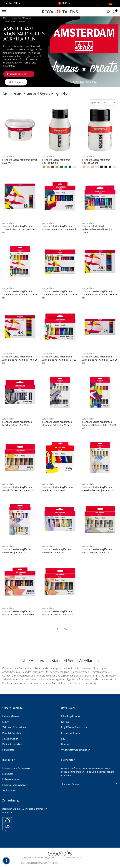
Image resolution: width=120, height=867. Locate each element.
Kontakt (65, 744)
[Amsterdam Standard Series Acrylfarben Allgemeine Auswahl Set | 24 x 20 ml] (60, 261)
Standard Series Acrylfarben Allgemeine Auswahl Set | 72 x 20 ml (100, 359)
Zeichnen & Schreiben (14, 727)
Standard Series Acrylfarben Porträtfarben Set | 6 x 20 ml (57, 613)
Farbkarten (7, 773)
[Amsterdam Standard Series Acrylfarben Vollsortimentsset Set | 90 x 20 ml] (20, 196)
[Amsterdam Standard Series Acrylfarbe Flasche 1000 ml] (60, 130)
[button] (113, 3)
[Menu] (20, 12)
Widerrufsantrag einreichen (75, 749)
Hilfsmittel (8, 749)
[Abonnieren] (114, 784)
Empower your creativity (15, 784)
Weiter (67, 629)
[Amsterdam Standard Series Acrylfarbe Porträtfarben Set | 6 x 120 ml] (20, 581)
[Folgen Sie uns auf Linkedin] (63, 853)
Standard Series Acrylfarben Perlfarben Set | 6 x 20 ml (97, 551)
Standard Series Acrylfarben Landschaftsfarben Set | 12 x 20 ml (99, 425)
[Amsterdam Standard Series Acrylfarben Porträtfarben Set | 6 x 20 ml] (60, 581)
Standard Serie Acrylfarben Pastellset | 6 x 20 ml (56, 551)
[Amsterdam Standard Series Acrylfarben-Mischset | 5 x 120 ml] (60, 457)
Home (6, 17)
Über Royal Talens (12, 3)
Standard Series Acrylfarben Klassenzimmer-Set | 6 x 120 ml (59, 228)
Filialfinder (66, 3)
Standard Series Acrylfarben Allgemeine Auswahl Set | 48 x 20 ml (20, 359)
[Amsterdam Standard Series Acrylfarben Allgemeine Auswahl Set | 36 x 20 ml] (100, 261)
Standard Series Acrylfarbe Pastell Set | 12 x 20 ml (16, 551)
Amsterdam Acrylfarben (15, 22)
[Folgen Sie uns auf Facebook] (51, 853)
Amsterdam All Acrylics (21, 17)
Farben (5, 721)
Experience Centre (71, 733)
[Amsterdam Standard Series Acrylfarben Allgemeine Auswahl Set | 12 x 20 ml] (20, 261)
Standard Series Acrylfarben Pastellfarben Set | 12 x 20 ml (98, 489)
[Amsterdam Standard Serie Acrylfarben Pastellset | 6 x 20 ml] (60, 519)
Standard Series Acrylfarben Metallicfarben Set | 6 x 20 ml (18, 489)
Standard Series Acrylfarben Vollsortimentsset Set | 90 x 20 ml (18, 229)
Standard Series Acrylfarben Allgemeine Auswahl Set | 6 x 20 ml (59, 359)
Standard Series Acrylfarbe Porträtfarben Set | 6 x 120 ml (18, 613)
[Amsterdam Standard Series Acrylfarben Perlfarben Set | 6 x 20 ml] (100, 519)
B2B (63, 738)
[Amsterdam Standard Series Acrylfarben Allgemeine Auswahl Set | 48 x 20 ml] (20, 326)
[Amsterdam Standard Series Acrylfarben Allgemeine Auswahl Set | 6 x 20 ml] (60, 326)
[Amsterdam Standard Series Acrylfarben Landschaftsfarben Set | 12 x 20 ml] (100, 392)
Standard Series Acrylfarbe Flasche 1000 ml (56, 161)
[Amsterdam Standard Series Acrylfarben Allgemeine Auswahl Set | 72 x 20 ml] (100, 326)
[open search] (108, 12)
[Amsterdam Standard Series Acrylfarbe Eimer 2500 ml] (20, 130)
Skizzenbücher (10, 738)
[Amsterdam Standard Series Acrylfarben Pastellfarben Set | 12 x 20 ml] (100, 457)
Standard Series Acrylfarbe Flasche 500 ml (96, 161)
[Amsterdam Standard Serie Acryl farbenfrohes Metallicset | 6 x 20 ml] (100, 196)
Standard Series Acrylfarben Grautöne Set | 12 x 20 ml (57, 423)
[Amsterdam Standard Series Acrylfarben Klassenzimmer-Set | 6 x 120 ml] (60, 196)
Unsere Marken (10, 716)
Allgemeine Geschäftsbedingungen (38, 857)
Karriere (65, 721)
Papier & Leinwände (12, 744)
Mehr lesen (15, 82)
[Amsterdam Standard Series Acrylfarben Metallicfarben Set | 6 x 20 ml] (20, 457)
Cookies (54, 863)
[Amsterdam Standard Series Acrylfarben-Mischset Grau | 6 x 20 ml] (20, 392)
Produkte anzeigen (17, 73)
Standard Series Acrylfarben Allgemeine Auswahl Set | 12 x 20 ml (20, 294)
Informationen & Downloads (17, 768)
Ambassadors (9, 790)
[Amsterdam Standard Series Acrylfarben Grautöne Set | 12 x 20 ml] (60, 392)
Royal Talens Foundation (74, 727)
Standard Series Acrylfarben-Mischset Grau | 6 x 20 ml (17, 423)
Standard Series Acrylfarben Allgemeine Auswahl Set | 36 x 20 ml (100, 294)
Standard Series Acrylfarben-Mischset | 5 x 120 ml (57, 489)
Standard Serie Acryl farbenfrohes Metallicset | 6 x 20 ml (98, 229)
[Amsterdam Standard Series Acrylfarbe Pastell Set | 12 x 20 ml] (20, 519)
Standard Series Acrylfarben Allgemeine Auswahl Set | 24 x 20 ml (60, 294)
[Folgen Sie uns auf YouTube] (69, 853)
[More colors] (74, 167)
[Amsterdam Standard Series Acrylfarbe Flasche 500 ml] (100, 130)
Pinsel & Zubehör (11, 733)
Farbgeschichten (11, 779)
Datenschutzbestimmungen (34, 863)
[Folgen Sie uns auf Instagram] (57, 853)
